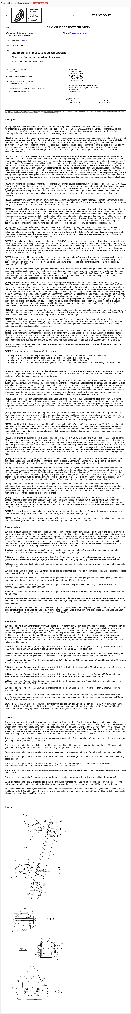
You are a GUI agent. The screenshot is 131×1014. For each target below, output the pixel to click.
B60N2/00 (75, 33)
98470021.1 (26, 40)
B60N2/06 (84, 33)
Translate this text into (8, 3)
